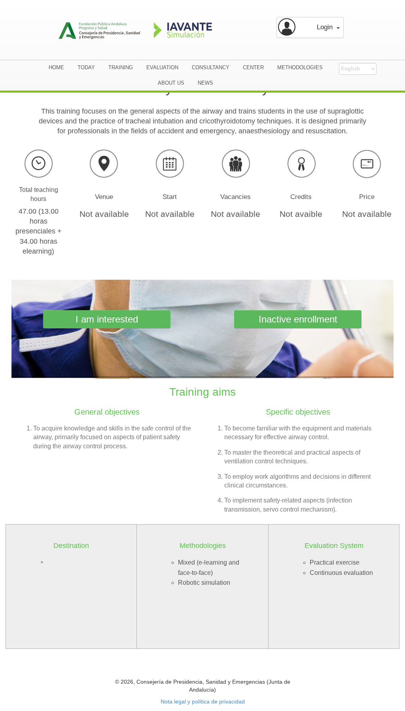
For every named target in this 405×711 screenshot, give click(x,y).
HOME (56, 67)
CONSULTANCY (210, 67)
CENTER (253, 67)
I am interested (107, 319)
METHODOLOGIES (300, 67)
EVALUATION (162, 67)
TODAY (86, 67)
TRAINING (120, 67)
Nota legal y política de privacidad (203, 701)
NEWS (205, 83)
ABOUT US (171, 83)
